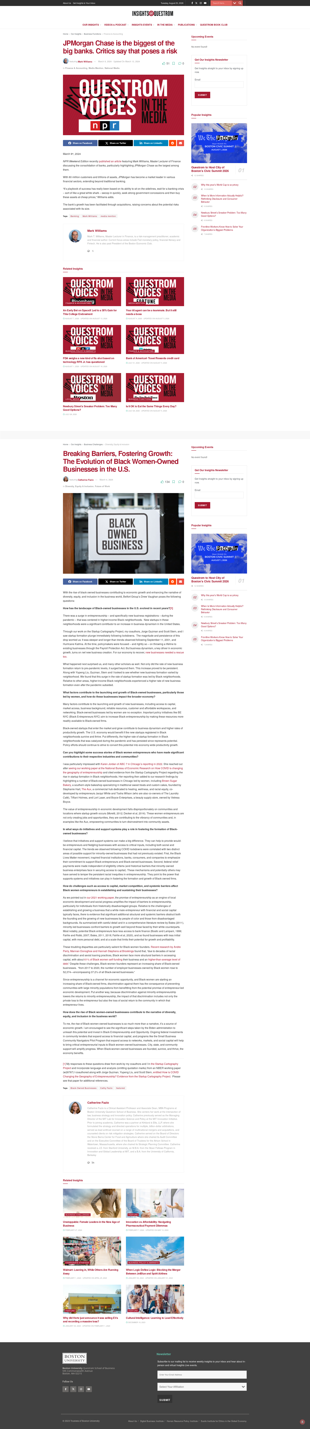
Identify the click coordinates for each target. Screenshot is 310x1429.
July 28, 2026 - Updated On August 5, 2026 (147, 410)
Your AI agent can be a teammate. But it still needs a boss (151, 312)
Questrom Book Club (213, 24)
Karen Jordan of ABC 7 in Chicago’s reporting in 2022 (131, 764)
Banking (75, 216)
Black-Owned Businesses (84, 1088)
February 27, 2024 (73, 1230)
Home (65, 33)
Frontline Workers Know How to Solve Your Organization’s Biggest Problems (222, 228)
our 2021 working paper (100, 897)
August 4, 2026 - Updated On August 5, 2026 (148, 318)
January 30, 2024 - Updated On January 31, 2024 (150, 1278)
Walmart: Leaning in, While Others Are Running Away (90, 1271)
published (104, 161)
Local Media (72, 399)
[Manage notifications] (302, 1421)
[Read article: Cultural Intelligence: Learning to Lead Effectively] (155, 1299)
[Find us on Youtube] (205, 3)
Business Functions (92, 33)
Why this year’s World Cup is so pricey (220, 184)
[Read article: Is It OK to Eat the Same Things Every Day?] (155, 387)
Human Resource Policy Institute (182, 1421)
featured (120, 1088)
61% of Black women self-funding (103, 959)
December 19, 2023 (136, 1322)
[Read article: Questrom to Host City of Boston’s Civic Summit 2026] (219, 143)
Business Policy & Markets (81, 351)
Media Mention (96, 68)
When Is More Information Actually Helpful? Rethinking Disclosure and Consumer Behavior (222, 198)
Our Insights (91, 24)
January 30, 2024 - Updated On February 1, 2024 (87, 1325)
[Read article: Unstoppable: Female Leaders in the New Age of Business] (92, 1203)
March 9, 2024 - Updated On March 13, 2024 (119, 61)
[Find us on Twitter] (196, 3)
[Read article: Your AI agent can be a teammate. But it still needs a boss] (155, 291)
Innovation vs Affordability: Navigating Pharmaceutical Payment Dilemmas (148, 1223)
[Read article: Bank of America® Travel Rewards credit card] (155, 339)
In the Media (165, 24)
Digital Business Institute (152, 1421)
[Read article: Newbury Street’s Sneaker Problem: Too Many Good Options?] (92, 387)
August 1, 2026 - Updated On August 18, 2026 (86, 366)
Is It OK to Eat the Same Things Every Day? (151, 406)
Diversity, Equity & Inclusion (117, 444)
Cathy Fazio (106, 1088)
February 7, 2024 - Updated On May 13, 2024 (148, 1230)
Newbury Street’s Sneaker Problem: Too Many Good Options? (90, 408)
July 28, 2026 (71, 414)
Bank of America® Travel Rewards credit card (152, 358)
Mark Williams (85, 61)
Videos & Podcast (115, 24)
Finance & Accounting (113, 33)
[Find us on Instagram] (201, 3)
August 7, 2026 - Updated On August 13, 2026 (86, 318)
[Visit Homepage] (153, 13)
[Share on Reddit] (172, 143)
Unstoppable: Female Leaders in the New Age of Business (91, 1223)
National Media (112, 68)
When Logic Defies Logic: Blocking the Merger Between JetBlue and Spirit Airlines (153, 1271)
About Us (67, 3)
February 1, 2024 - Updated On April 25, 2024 (86, 1278)
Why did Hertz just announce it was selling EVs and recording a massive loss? (90, 1319)
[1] (64, 1064)
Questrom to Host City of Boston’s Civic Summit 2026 (210, 169)
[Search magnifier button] (240, 3)
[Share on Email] (180, 143)
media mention (108, 216)
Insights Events (142, 24)
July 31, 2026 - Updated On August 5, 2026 (147, 362)
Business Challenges (93, 444)
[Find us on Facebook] (192, 3)
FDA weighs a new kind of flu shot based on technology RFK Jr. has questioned (88, 360)
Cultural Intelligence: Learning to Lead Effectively (155, 1318)
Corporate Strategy (77, 1262)
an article (116, 161)
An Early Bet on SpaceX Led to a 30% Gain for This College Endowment (90, 312)
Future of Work (102, 486)
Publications (186, 24)
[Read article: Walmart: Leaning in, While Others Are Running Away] (92, 1251)
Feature (133, 1214)
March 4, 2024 (106, 479)
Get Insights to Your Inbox (84, 3)
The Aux (86, 789)
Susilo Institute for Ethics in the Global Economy (224, 1421)
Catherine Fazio (86, 479)
